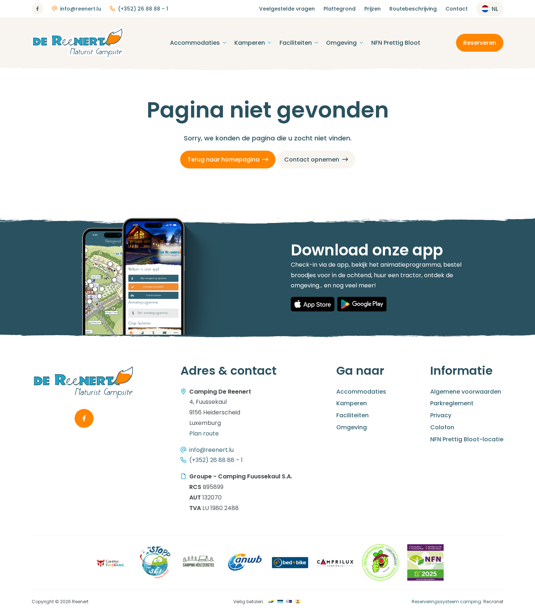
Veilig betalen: (248, 601)
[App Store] (312, 304)
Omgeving (341, 43)
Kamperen (249, 43)
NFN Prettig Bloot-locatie (466, 439)
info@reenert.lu (80, 8)
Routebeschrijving (413, 8)
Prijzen (372, 8)
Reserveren (479, 43)
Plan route (204, 433)
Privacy (440, 415)
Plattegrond (340, 8)
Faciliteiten (296, 43)
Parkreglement (451, 403)
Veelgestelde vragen (287, 8)
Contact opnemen (311, 159)
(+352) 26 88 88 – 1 (143, 8)
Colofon (442, 427)
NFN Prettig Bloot (395, 43)
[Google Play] (362, 304)
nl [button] (495, 9)
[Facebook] (37, 9)
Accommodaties (195, 43)
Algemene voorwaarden (465, 391)
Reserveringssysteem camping (446, 601)
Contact (456, 8)
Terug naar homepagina (223, 159)
